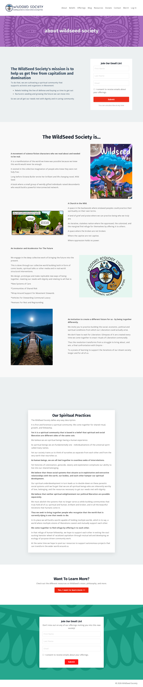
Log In (133, 8)
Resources (98, 8)
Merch (126, 8)
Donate (108, 8)
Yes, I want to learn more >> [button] (71, 590)
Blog (90, 8)
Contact (117, 8)
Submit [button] (111, 99)
